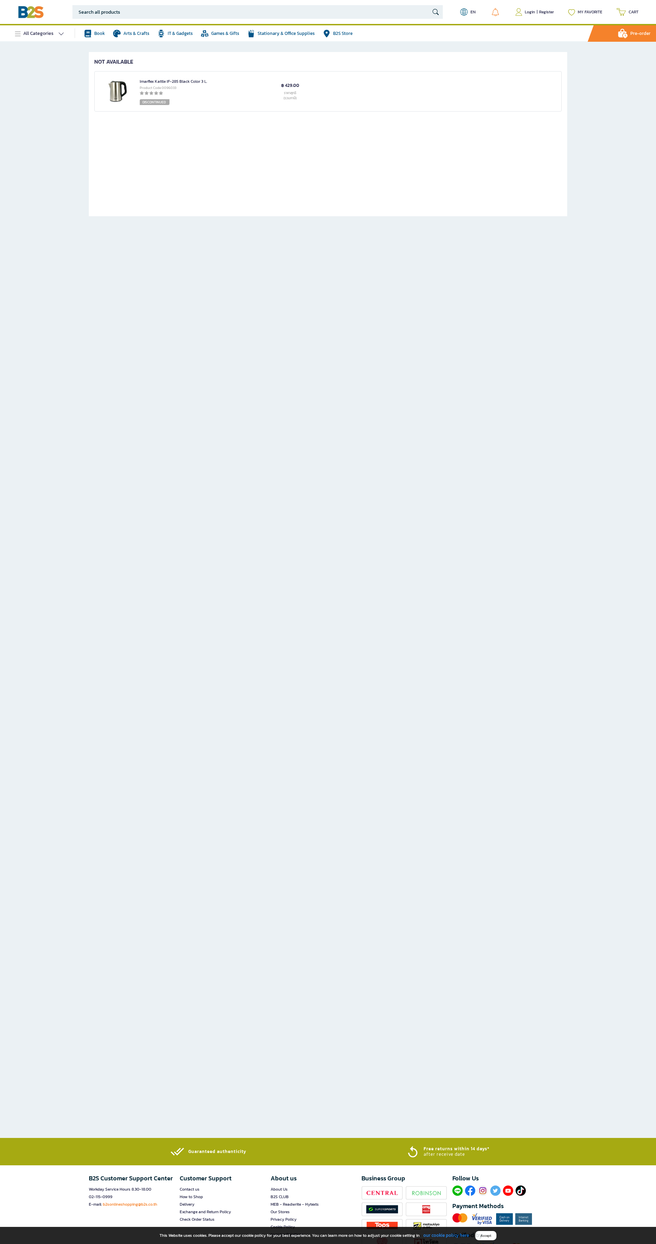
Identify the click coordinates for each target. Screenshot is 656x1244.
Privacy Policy (284, 1219)
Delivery (187, 1204)
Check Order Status (197, 1219)
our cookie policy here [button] (446, 1235)
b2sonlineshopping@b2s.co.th (130, 1204)
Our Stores (280, 1212)
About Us (279, 1189)
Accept (485, 1235)
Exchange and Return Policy (205, 1212)
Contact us (190, 1189)
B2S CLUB (280, 1197)
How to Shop (191, 1197)
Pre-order (640, 33)
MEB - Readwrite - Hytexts (295, 1204)
